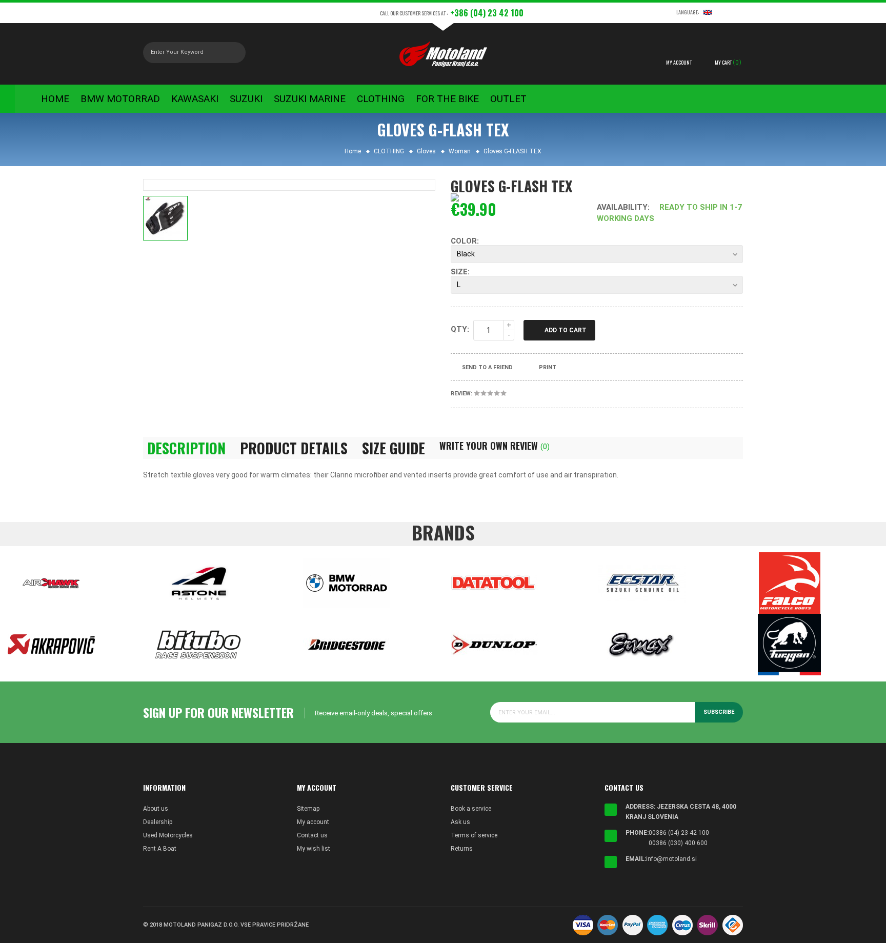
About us (155, 808)
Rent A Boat (159, 848)
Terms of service (474, 835)
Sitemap (308, 808)
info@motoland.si (671, 858)
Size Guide (393, 448)
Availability (622, 207)
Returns (462, 848)
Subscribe (718, 712)
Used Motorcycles (168, 835)
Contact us (312, 835)
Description (186, 448)
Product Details (294, 448)
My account (313, 822)
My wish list (313, 848)
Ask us (460, 822)
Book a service (471, 808)
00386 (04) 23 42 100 (679, 832)
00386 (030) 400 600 (678, 843)
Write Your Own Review (494, 445)
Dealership (157, 822)
